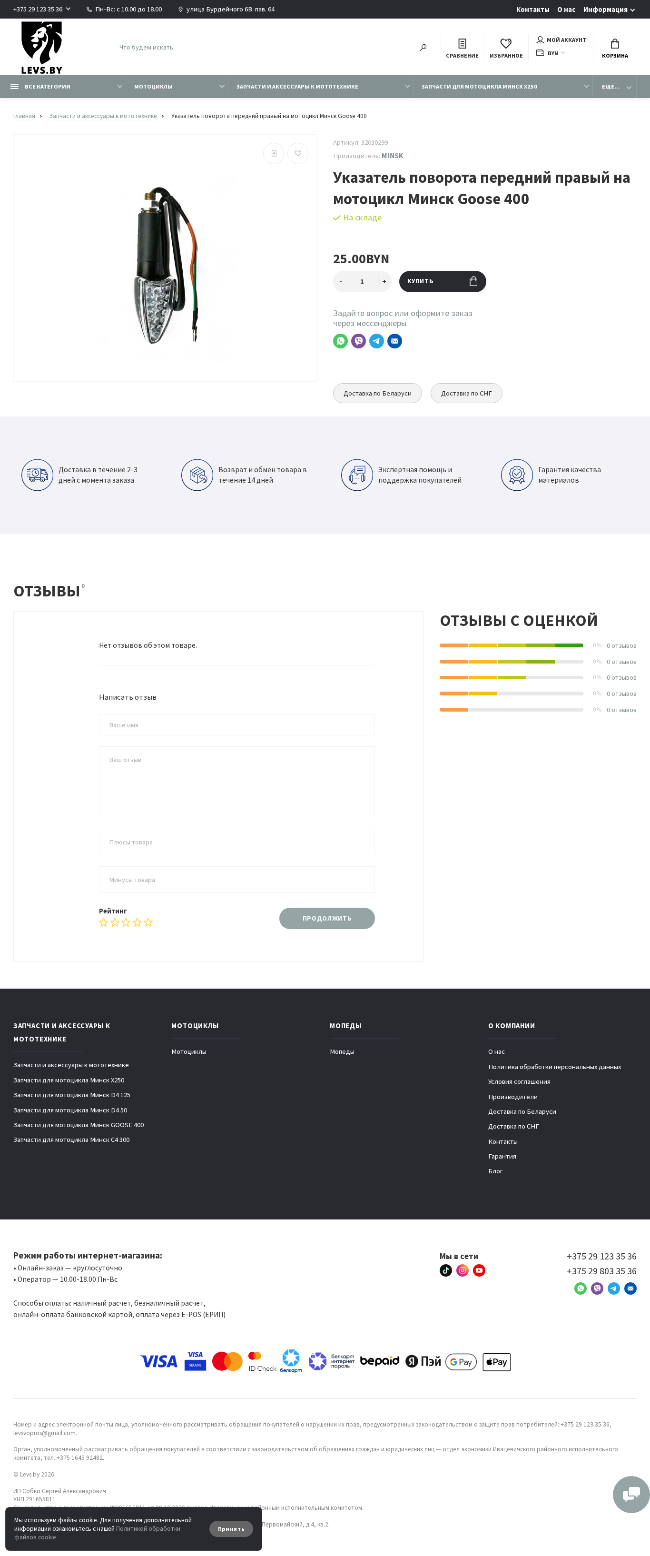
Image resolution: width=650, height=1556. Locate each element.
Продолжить (327, 918)
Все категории (47, 86)
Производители (513, 1096)
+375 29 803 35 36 (602, 1271)
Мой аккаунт (566, 39)
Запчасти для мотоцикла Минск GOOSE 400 (78, 1124)
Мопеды (342, 1051)
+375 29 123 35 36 (37, 9)
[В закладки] (298, 153)
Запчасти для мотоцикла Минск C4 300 (71, 1139)
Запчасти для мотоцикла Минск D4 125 (71, 1094)
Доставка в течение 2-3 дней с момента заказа (98, 475)
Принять (231, 1528)
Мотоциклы (153, 86)
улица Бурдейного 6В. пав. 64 (230, 9)
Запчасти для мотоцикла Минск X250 (479, 86)
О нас (566, 9)
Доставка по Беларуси (378, 393)
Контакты (533, 9)
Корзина (615, 55)
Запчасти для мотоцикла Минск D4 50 (70, 1110)
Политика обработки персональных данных (554, 1066)
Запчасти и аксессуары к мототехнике (297, 86)
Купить (420, 281)
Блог (495, 1171)
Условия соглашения (519, 1081)
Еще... (611, 86)
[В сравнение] (274, 153)
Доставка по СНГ (466, 393)
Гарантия (502, 1156)
